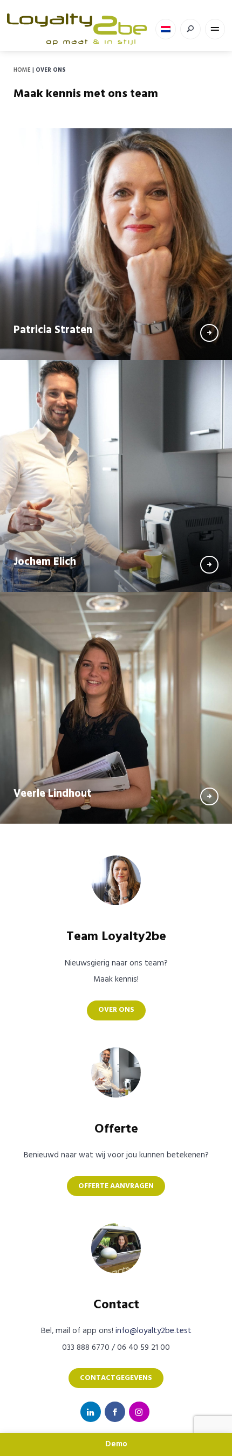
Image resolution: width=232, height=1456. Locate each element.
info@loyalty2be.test (153, 1330)
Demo (116, 1444)
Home (22, 70)
